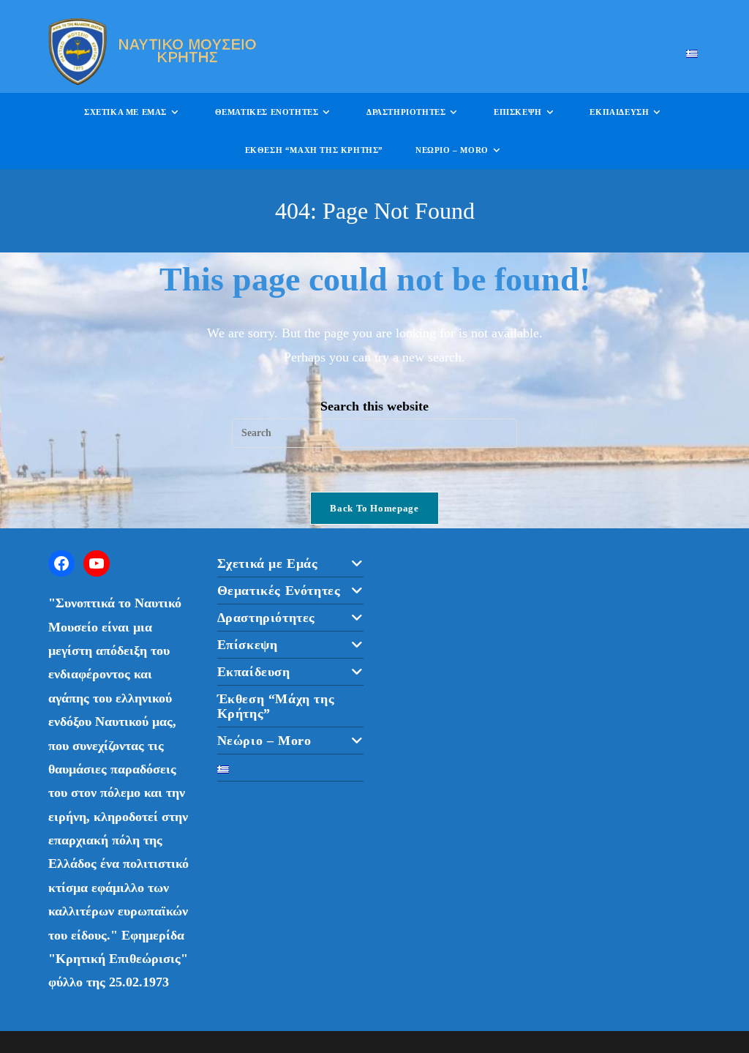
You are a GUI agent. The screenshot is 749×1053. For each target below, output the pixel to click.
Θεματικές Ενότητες (279, 590)
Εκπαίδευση (253, 671)
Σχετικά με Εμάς (267, 563)
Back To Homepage (374, 508)
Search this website (374, 406)
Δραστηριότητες (266, 617)
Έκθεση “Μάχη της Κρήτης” (276, 706)
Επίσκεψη (247, 644)
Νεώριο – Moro (264, 740)
